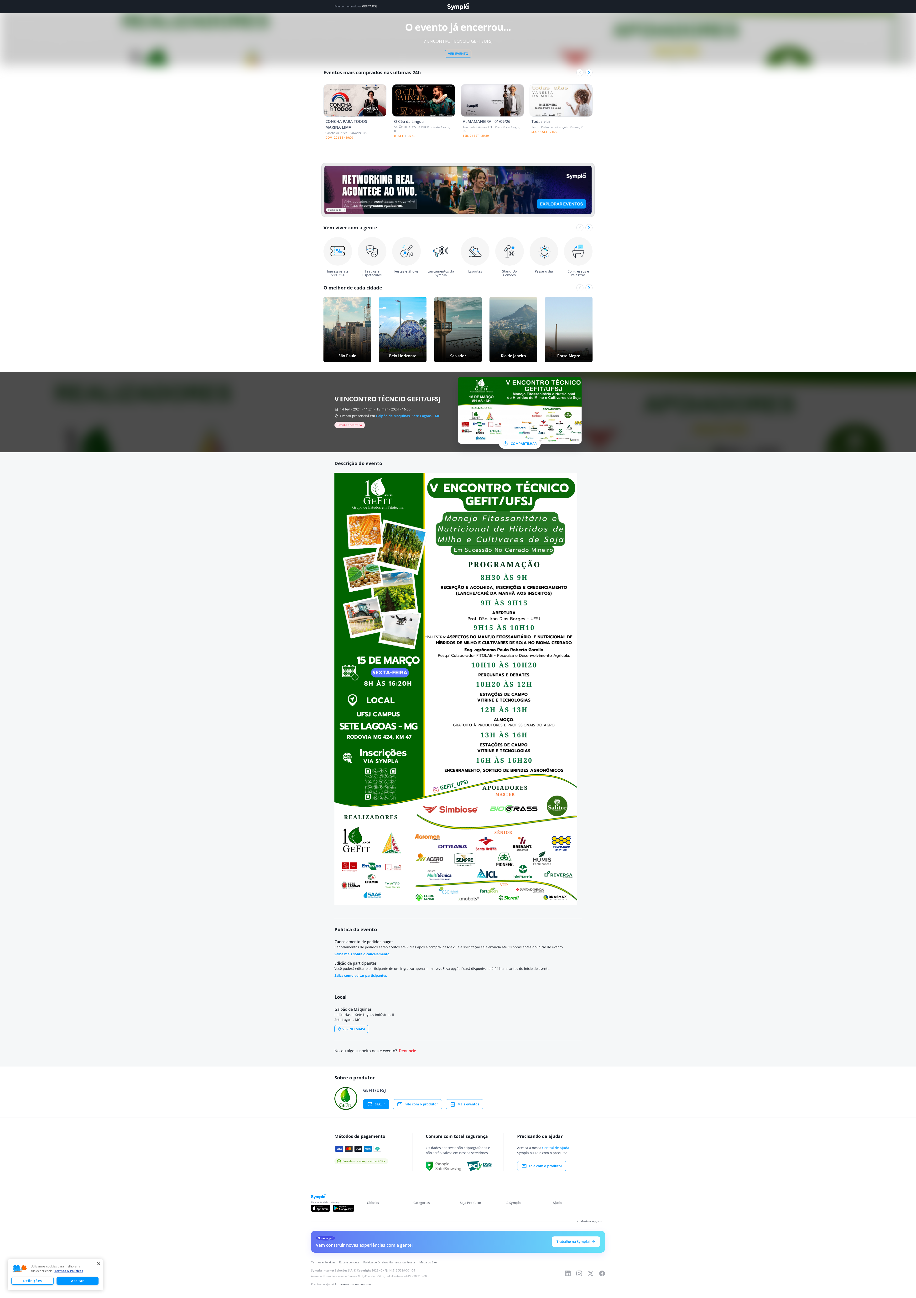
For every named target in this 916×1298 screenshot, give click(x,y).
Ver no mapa (353, 1029)
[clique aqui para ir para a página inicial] (458, 6)
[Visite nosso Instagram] (579, 1273)
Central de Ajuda (555, 1148)
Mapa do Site (428, 1262)
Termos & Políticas (68, 1271)
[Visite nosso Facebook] (602, 1273)
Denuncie (407, 1051)
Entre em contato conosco (353, 1284)
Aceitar (77, 1280)
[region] (55, 1274)
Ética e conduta (349, 1262)
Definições (32, 1280)
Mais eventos (468, 1104)
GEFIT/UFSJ (369, 6)
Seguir (380, 1104)
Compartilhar (524, 443)
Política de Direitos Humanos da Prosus (389, 1262)
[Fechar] (99, 1263)
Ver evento (458, 53)
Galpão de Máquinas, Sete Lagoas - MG (408, 416)
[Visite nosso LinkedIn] (568, 1273)
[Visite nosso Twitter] (590, 1273)
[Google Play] (343, 1208)
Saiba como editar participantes (360, 975)
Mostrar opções (591, 1221)
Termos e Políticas (323, 1262)
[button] (19, 1268)
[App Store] (320, 1208)
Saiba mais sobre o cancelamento (362, 954)
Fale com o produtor (421, 1104)
